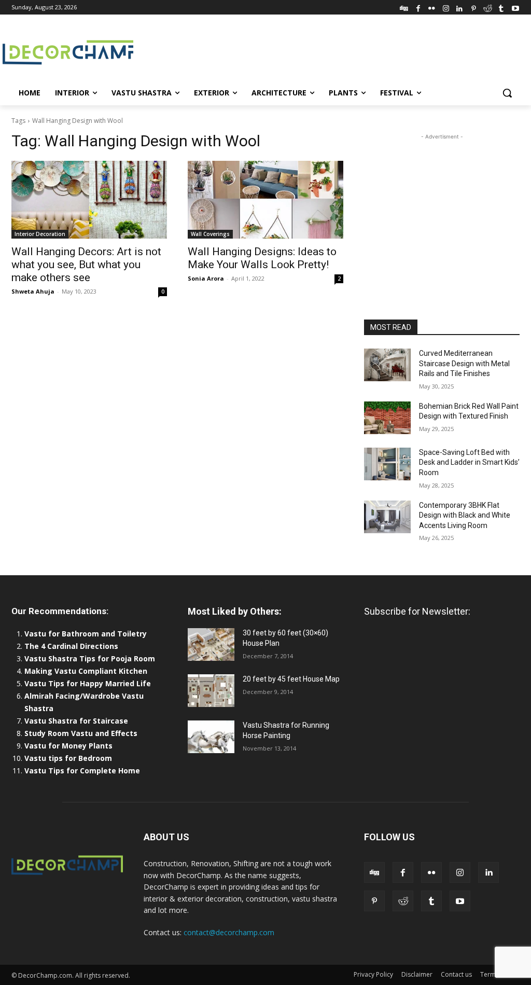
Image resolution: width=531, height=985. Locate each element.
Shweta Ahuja (32, 291)
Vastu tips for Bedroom (68, 758)
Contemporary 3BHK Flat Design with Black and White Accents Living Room (464, 515)
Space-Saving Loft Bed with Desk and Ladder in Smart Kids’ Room (469, 462)
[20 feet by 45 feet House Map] (211, 690)
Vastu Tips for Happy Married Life (87, 683)
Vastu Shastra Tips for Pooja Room (89, 658)
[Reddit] (487, 7)
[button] (507, 92)
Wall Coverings (210, 234)
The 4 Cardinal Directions (71, 646)
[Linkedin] (459, 7)
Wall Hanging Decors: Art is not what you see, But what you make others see (86, 264)
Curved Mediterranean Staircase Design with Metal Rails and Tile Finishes (464, 363)
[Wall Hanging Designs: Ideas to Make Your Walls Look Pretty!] (265, 200)
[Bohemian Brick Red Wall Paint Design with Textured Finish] (387, 417)
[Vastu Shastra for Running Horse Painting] (211, 736)
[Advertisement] (254, 51)
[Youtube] (515, 7)
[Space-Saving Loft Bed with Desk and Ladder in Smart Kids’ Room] (387, 464)
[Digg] (404, 7)
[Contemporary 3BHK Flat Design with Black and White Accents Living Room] (387, 517)
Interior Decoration (40, 234)
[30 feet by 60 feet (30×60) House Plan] (211, 644)
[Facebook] (418, 7)
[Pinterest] (473, 7)
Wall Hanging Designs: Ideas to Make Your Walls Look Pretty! (262, 258)
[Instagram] (445, 7)
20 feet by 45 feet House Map (291, 679)
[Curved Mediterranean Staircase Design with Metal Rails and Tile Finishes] (387, 365)
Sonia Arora (206, 278)
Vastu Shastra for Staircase (76, 721)
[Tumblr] (501, 7)
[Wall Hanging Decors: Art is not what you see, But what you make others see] (89, 200)
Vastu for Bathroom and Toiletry (86, 634)
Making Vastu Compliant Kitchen (85, 671)
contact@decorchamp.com (229, 932)
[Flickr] (431, 7)
